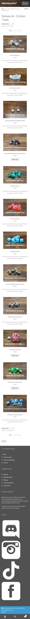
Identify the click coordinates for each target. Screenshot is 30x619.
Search (15, 616)
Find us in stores (8, 457)
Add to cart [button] (15, 159)
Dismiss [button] (4, 612)
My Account (5, 616)
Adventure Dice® (9, 3)
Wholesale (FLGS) (8, 477)
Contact (6, 462)
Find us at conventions (9, 460)
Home (4, 8)
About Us (6, 474)
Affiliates (6, 480)
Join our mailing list (9, 482)
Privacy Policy (7, 485)
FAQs (5, 454)
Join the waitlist (13, 60)
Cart (23, 615)
